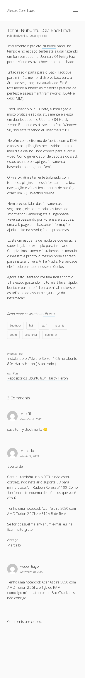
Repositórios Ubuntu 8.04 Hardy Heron (37, 378)
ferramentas (52, 203)
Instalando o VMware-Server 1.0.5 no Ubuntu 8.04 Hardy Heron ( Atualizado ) (42, 361)
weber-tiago (29, 566)
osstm (13, 335)
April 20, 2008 (27, 36)
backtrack (15, 325)
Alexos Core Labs (21, 10)
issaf (43, 325)
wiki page (22, 224)
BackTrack (56, 72)
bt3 (31, 325)
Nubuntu (49, 46)
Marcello (27, 450)
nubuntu (59, 325)
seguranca (31, 335)
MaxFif (25, 413)
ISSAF (67, 93)
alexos (43, 36)
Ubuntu (49, 313)
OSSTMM (14, 98)
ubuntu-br (51, 335)
